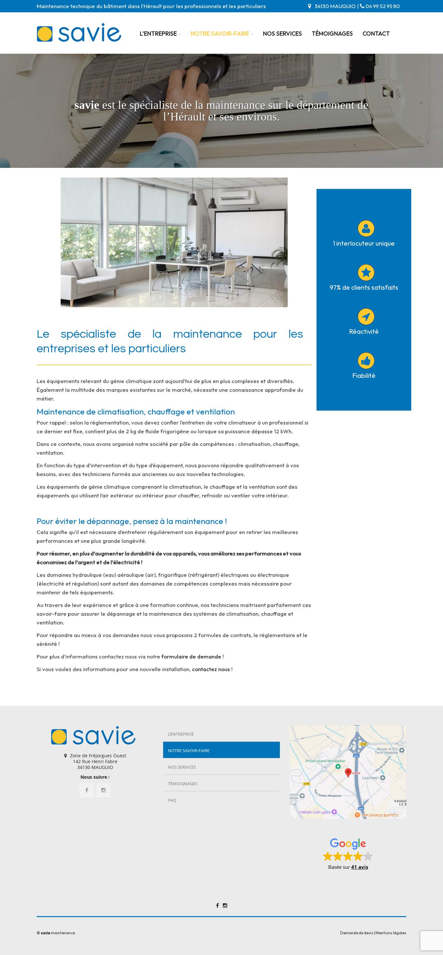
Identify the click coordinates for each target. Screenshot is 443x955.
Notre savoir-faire (220, 33)
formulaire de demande (191, 656)
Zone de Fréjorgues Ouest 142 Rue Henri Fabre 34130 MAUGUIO (98, 761)
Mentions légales (391, 932)
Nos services (282, 33)
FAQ (172, 800)
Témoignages (332, 33)
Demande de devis (356, 932)
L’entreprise (158, 33)
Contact (376, 33)
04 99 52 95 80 (382, 6)
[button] (348, 853)
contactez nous (211, 669)
